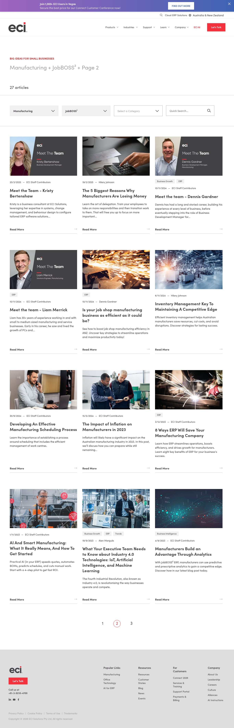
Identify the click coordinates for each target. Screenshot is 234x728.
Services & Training (178, 684)
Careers (212, 684)
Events (141, 698)
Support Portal (181, 691)
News (141, 693)
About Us (213, 674)
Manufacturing (111, 674)
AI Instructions (215, 700)
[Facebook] (18, 700)
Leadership (214, 679)
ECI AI (197, 27)
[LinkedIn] (10, 700)
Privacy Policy (16, 713)
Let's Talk (216, 27)
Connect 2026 (180, 677)
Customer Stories (143, 681)
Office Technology (109, 681)
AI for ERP (109, 688)
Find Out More (181, 6)
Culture (212, 689)
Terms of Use (53, 713)
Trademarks (70, 713)
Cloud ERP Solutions (176, 15)
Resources (143, 674)
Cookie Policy (35, 713)
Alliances (212, 695)
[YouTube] (14, 700)
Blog (140, 688)
